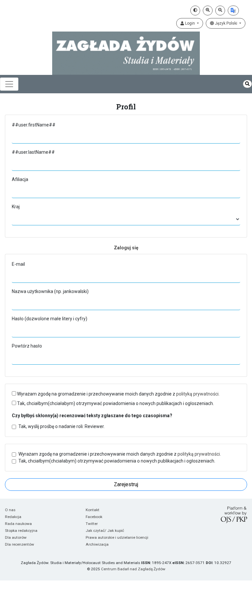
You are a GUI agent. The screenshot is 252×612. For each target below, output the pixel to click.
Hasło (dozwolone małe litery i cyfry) (49, 318)
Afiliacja (20, 179)
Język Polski (226, 23)
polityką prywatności (197, 394)
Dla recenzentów (19, 544)
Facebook (94, 516)
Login (190, 23)
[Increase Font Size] (208, 10)
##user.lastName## (33, 152)
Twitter (92, 523)
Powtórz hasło (27, 346)
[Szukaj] (247, 84)
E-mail (18, 264)
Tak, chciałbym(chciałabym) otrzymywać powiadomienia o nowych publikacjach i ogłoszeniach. (115, 403)
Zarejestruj (126, 484)
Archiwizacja (97, 544)
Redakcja (13, 516)
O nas (10, 510)
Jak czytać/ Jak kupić (105, 530)
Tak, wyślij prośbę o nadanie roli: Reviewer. (61, 426)
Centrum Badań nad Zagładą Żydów (133, 569)
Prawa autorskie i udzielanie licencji (117, 537)
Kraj (16, 206)
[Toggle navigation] (9, 84)
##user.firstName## (33, 124)
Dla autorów (16, 537)
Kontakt (92, 510)
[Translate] (233, 10)
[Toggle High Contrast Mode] (195, 10)
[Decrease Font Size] (220, 10)
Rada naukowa (18, 523)
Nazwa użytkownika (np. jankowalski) (50, 291)
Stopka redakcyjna (21, 530)
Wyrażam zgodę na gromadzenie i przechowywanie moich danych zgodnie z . (118, 394)
